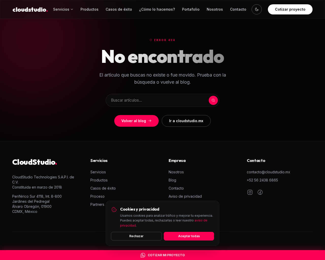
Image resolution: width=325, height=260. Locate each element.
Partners (97, 204)
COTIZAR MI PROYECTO (166, 255)
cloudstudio (30, 9)
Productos (89, 9)
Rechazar (136, 236)
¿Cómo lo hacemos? (157, 9)
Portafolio (191, 9)
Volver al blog (133, 121)
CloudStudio (34, 161)
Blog (172, 180)
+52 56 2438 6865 (262, 180)
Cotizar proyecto (290, 9)
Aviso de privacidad (185, 196)
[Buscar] (213, 100)
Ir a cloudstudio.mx (186, 121)
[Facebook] (260, 193)
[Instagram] (250, 193)
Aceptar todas (189, 236)
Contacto (238, 9)
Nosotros (215, 9)
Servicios (61, 9)
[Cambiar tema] (257, 9)
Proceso (97, 196)
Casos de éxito (119, 9)
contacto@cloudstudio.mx (268, 172)
